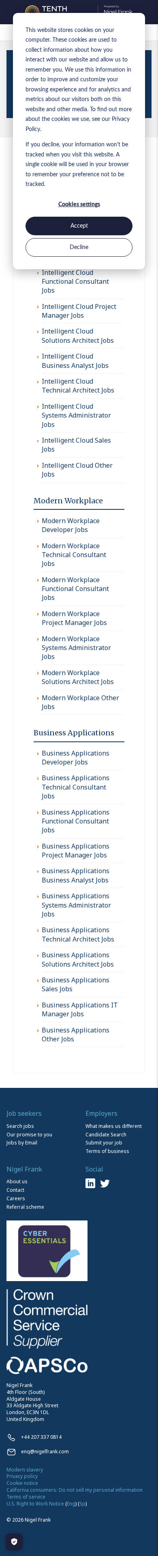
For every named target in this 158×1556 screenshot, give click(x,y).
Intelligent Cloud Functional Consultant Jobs (75, 281)
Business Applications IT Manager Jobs (80, 1009)
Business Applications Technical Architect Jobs (78, 934)
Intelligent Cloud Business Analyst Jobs (75, 360)
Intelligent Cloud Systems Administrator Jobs (76, 415)
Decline (79, 247)
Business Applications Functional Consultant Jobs (75, 821)
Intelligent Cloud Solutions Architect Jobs (78, 335)
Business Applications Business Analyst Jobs (75, 875)
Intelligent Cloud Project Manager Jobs (79, 311)
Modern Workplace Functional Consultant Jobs (75, 588)
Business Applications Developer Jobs (75, 757)
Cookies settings (79, 204)
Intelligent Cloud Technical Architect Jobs (78, 386)
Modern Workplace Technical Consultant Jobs (74, 554)
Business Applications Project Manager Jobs (75, 850)
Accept (79, 226)
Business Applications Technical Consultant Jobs (75, 786)
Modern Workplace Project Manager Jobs (74, 618)
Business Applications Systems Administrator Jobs (76, 904)
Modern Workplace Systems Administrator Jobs (76, 647)
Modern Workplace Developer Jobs (71, 525)
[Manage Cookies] (14, 1541)
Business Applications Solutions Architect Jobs (78, 959)
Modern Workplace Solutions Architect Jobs (78, 677)
